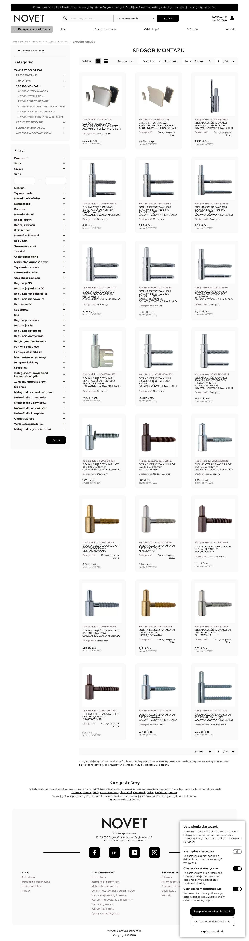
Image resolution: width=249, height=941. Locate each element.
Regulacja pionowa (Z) (29, 299)
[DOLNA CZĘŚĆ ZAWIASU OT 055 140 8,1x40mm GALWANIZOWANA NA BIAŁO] (102, 617)
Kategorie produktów (32, 29)
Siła (16, 315)
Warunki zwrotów (102, 908)
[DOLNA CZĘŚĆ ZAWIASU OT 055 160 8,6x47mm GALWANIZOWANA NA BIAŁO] (158, 701)
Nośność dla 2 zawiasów (30, 397)
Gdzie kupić (151, 29)
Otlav (150, 792)
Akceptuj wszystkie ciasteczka (212, 911)
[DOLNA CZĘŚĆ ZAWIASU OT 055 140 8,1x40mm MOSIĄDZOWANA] (158, 617)
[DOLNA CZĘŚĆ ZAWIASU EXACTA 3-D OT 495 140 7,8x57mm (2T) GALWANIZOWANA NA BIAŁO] (214, 195)
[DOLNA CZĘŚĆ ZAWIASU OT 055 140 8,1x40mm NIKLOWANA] (214, 617)
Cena (17, 174)
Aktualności (29, 877)
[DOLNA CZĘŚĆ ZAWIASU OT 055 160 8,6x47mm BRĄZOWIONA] (102, 701)
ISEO (96, 792)
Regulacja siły (23, 325)
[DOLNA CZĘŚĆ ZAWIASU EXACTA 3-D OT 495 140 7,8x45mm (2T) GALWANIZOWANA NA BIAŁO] (158, 195)
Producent (21, 158)
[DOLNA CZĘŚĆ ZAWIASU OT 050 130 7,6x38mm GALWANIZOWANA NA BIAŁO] (102, 451)
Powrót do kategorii (33, 50)
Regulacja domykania (28, 336)
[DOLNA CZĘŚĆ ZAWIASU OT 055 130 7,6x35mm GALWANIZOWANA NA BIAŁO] (214, 451)
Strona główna (20, 41)
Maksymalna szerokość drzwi (33, 392)
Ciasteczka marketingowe (202, 888)
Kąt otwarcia (22, 304)
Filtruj (56, 440)
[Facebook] (94, 852)
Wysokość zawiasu (26, 267)
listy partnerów (206, 7)
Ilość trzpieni (22, 230)
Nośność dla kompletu (29, 413)
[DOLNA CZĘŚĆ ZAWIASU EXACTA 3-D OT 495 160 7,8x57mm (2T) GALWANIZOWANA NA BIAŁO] (214, 280)
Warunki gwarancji (103, 904)
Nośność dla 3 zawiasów (30, 402)
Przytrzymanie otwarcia (30, 341)
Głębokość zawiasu (27, 278)
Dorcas (87, 792)
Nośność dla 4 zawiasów (30, 408)
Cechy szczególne (26, 256)
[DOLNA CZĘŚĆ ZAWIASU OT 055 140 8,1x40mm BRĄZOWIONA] (214, 533)
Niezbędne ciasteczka (198, 851)
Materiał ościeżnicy (27, 198)
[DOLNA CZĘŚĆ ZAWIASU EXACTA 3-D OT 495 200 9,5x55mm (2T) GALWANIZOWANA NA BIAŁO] (158, 366)
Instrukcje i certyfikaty (105, 881)
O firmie (192, 29)
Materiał (19, 188)
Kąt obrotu (21, 309)
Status (18, 168)
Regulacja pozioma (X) (29, 288)
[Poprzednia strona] (210, 61)
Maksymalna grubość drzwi (32, 429)
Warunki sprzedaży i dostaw (109, 895)
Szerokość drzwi (25, 246)
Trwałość (20, 251)
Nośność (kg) (22, 203)
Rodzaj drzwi (23, 219)
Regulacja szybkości (27, 330)
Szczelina (20, 367)
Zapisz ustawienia (213, 931)
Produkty (37, 41)
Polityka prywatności (174, 881)
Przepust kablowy (26, 362)
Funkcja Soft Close (26, 346)
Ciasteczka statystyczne (200, 868)
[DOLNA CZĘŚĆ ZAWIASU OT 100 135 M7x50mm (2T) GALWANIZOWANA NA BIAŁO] (214, 701)
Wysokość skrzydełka (28, 424)
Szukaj (168, 18)
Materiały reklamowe (104, 886)
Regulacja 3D (23, 283)
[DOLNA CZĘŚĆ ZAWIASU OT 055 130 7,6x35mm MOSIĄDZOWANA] (102, 533)
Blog (63, 29)
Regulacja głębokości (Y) (30, 293)
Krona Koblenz (109, 792)
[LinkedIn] (114, 852)
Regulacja (21, 240)
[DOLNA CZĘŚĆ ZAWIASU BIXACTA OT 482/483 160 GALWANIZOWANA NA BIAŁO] (214, 110)
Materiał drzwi (24, 214)
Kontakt (230, 29)
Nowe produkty (31, 886)
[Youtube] (134, 852)
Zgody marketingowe (105, 913)
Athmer (76, 792)
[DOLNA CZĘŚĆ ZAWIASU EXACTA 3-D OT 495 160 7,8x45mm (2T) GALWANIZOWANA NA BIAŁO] (102, 280)
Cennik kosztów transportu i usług (113, 890)
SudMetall (161, 792)
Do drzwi (20, 209)
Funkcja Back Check (28, 352)
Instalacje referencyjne (36, 881)
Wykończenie (23, 193)
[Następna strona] (233, 61)
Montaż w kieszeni (26, 235)
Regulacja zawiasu (26, 320)
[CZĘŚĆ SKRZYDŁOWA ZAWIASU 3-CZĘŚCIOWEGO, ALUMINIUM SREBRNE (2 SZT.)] (102, 110)
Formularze (98, 877)
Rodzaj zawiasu (24, 225)
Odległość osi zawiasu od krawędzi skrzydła (31, 374)
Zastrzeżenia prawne (174, 886)
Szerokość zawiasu (26, 272)
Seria (17, 163)
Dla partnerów (103, 29)
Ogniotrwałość (24, 418)
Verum (173, 792)
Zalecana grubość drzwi (30, 381)
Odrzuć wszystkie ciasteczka (212, 921)
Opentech (139, 792)
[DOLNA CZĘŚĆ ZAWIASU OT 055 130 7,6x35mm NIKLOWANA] (158, 533)
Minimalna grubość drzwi (31, 262)
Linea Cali (126, 792)
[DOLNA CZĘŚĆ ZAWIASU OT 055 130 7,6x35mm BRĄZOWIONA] (158, 451)
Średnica (20, 387)
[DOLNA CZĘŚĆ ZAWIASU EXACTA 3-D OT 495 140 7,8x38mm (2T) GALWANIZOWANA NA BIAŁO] (102, 195)
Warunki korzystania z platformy (112, 899)
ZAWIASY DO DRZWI (57, 41)
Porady (26, 890)
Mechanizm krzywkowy (30, 357)
